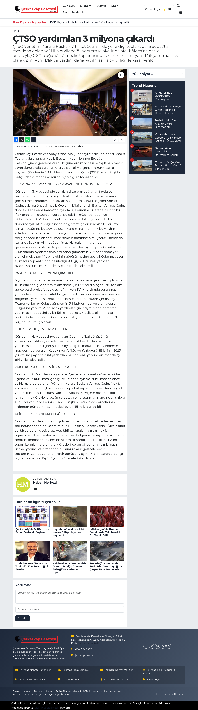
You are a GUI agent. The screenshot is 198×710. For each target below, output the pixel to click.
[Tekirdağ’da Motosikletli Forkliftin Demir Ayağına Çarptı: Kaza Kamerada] (107, 550)
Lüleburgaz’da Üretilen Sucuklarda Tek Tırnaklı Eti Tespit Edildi (105, 532)
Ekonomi (86, 5)
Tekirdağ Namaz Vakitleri (119, 670)
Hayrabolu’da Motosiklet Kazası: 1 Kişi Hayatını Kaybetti (89, 22)
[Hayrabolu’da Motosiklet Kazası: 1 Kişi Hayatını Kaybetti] (70, 516)
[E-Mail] (35, 489)
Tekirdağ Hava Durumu (75, 670)
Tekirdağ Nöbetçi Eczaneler (35, 670)
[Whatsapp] (163, 646)
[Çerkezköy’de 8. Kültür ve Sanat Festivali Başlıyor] (32, 516)
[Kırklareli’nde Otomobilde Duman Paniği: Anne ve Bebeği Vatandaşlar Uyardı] (70, 550)
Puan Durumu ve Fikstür (33, 679)
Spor (114, 5)
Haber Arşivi (154, 679)
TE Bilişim (179, 694)
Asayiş (101, 5)
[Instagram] (157, 646)
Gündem (69, 5)
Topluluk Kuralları (23, 694)
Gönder (23, 618)
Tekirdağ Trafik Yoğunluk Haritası (159, 672)
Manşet (77, 691)
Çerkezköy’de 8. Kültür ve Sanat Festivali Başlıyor (32, 531)
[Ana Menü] (179, 12)
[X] (151, 646)
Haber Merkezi (24, 146)
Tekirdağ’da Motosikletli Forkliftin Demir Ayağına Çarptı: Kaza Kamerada (106, 566)
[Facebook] (145, 646)
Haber (17, 30)
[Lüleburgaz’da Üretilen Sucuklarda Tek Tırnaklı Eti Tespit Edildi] (107, 516)
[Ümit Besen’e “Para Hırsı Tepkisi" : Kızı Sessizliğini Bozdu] (32, 550)
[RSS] (168, 646)
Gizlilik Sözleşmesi (111, 691)
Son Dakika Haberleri (116, 679)
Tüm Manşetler (70, 679)
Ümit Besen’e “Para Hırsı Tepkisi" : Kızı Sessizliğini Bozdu (31, 566)
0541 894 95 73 (83, 649)
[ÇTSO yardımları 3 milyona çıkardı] (70, 102)
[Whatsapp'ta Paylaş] (27, 139)
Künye (49, 694)
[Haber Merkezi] (22, 484)
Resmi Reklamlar (74, 12)
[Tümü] (181, 73)
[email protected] (89, 643)
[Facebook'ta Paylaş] (16, 139)
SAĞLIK (87, 691)
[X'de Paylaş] (21, 139)
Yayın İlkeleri (61, 694)
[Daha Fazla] (33, 139)
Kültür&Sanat (63, 691)
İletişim (39, 694)
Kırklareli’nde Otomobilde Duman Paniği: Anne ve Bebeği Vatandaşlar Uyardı (69, 568)
